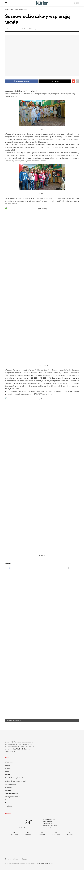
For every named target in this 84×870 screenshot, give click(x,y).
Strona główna (9, 9)
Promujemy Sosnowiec (12, 797)
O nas (7, 803)
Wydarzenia (18, 9)
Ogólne (25, 9)
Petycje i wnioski (10, 784)
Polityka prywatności (46, 863)
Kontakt (7, 775)
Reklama (8, 790)
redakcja (16, 29)
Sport (7, 771)
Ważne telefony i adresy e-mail (15, 781)
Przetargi (8, 787)
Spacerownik (9, 800)
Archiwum (8, 806)
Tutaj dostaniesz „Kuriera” (14, 778)
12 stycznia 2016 (27, 29)
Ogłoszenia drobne (11, 793)
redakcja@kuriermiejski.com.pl (20, 749)
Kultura (7, 768)
